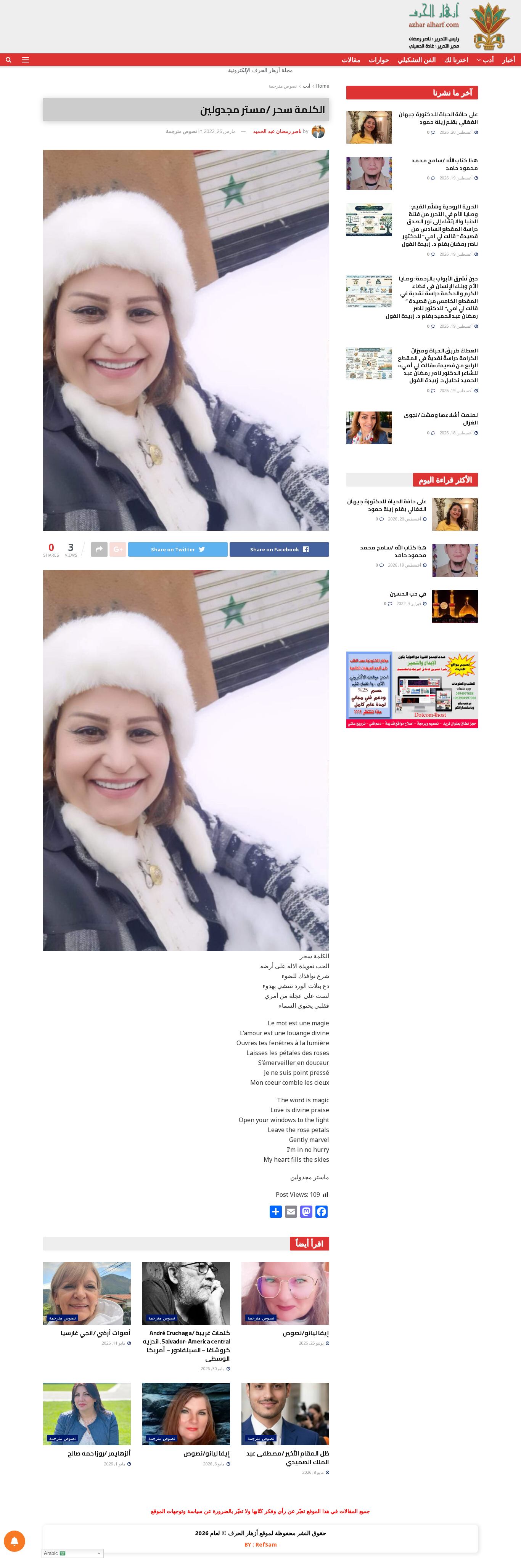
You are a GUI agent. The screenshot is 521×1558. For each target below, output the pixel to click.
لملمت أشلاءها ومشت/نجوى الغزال (441, 419)
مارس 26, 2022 (220, 131)
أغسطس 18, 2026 (456, 433)
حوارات (379, 59)
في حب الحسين (408, 594)
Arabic (51, 1553)
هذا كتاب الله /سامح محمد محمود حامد (445, 164)
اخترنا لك (456, 59)
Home (322, 86)
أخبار (508, 59)
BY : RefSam (260, 1544)
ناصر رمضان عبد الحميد (277, 131)
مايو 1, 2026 (115, 1464)
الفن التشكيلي (417, 59)
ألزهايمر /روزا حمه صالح (99, 1453)
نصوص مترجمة (283, 86)
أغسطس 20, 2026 (456, 132)
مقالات (351, 59)
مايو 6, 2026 (214, 1464)
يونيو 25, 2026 (312, 1343)
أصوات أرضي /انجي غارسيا (96, 1333)
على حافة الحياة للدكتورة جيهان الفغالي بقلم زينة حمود (438, 118)
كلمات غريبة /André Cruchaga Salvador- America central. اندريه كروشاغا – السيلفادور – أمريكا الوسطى (186, 1345)
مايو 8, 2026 (313, 1472)
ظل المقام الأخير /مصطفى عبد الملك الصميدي (287, 1457)
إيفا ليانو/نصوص (306, 1333)
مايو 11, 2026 (114, 1343)
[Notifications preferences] (14, 1541)
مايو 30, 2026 (213, 1368)
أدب (488, 59)
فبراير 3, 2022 (409, 603)
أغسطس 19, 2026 (456, 178)
